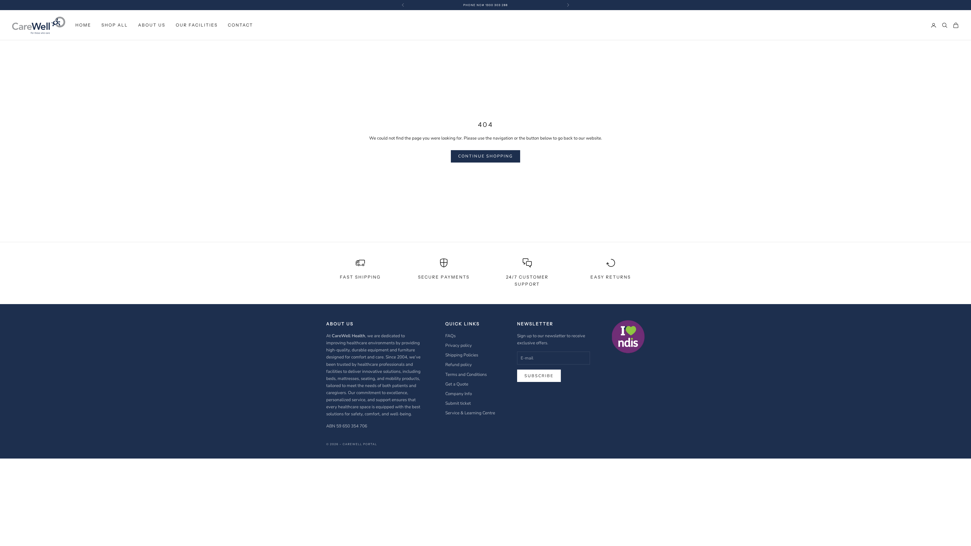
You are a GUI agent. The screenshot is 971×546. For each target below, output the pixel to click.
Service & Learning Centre (470, 413)
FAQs (450, 336)
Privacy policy (458, 345)
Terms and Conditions (466, 374)
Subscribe (539, 376)
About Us (151, 25)
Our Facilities (197, 25)
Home (83, 25)
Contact (240, 25)
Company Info (458, 394)
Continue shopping (485, 156)
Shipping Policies (461, 355)
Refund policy (458, 365)
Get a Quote (456, 384)
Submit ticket (458, 403)
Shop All (114, 25)
